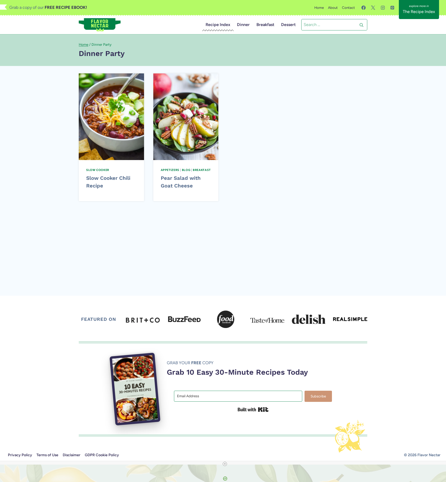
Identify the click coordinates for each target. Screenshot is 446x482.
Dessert (288, 24)
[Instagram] (383, 7)
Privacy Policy (20, 455)
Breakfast (265, 24)
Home (319, 8)
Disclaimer (71, 455)
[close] (225, 464)
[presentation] (111, 116)
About (333, 8)
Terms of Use (47, 455)
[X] (373, 7)
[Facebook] (363, 7)
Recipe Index (218, 24)
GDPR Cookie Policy (102, 455)
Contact (348, 8)
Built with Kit (253, 409)
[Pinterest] (392, 7)
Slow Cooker (97, 170)
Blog (186, 170)
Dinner (243, 24)
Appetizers (170, 170)
